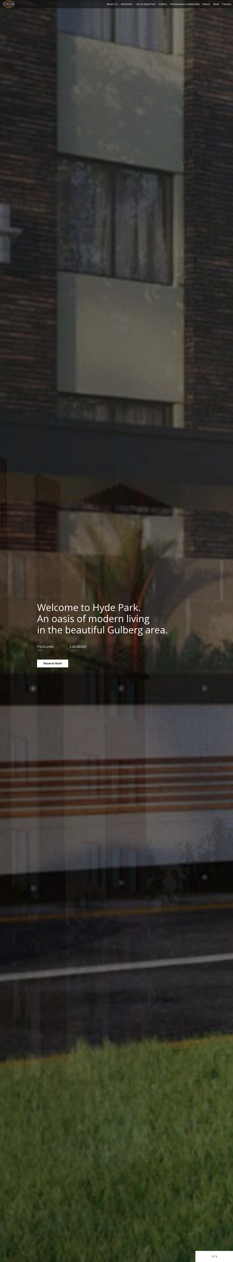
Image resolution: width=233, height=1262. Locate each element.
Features (45, 646)
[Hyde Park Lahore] (9, 4)
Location (78, 646)
